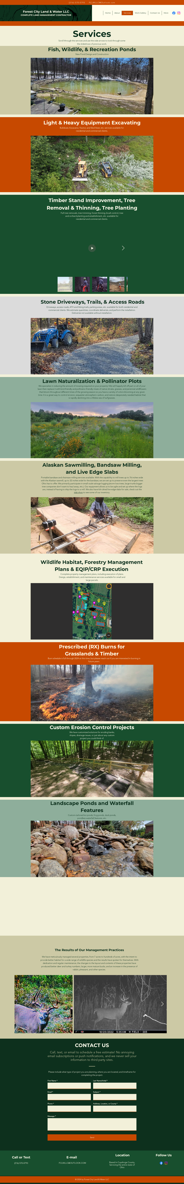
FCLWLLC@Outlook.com (102, 2)
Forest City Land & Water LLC (46, 11)
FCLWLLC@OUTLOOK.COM (72, 1163)
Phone (50, 1103)
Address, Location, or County (104, 1103)
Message (51, 1116)
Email (50, 1092)
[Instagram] (179, 13)
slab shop (78, 492)
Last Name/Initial (99, 1081)
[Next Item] (123, 248)
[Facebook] (174, 13)
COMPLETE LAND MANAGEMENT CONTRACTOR (46, 15)
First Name (52, 1081)
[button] (90, 86)
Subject (96, 1092)
